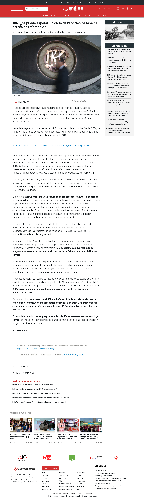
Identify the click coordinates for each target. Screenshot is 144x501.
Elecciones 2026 (100, 471)
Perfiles (55, 2)
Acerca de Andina (69, 494)
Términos (80, 494)
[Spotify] (127, 8)
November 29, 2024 (73, 354)
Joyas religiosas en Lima (103, 476)
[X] (104, 8)
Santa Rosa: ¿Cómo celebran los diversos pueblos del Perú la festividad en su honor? (119, 113)
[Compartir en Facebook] (26, 442)
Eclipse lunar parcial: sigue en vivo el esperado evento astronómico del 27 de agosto (119, 130)
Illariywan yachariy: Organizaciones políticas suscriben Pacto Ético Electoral (67, 438)
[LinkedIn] (109, 8)
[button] (11, 429)
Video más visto (119, 22)
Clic (60, 481)
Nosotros (80, 489)
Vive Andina (99, 2)
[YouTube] (114, 8)
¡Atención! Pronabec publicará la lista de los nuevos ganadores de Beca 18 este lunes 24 (119, 94)
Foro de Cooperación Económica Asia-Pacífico (111, 478)
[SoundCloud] (123, 8)
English (17, 9)
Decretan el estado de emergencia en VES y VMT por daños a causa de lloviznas (119, 122)
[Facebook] (100, 8)
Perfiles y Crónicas (65, 484)
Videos (87, 15)
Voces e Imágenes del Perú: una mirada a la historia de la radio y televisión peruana (44, 438)
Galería (67, 15)
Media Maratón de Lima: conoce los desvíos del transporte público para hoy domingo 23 (119, 77)
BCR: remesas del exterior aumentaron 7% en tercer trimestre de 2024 (36, 393)
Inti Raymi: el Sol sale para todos (106, 488)
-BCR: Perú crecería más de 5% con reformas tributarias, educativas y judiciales (51, 145)
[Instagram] (118, 8)
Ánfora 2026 (63, 475)
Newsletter (106, 15)
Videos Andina (20, 413)
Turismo (89, 2)
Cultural (62, 473)
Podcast (96, 15)
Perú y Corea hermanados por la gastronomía (111, 486)
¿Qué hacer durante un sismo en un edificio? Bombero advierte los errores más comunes (119, 69)
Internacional (46, 489)
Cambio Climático (65, 489)
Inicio (44, 473)
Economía (45, 481)
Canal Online (77, 15)
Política (44, 478)
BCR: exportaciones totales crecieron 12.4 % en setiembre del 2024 (35, 389)
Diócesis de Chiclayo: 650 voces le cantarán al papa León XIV (20, 437)
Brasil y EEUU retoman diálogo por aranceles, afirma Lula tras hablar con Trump (91, 438)
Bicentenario (45, 2)
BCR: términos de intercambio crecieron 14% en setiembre (32, 385)
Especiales (65, 2)
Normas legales (77, 2)
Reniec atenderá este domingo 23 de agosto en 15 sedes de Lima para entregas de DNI (119, 86)
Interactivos (81, 481)
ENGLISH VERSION (50, 468)
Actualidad (56, 15)
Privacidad (88, 494)
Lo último (44, 15)
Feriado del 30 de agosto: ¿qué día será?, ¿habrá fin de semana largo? (119, 51)
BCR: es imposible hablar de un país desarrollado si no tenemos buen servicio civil (40, 398)
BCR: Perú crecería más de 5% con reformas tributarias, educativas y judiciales (39, 402)
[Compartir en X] (29, 442)
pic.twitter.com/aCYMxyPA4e (47, 348)
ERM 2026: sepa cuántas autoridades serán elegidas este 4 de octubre (119, 60)
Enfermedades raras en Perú (105, 473)
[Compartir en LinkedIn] (31, 442)
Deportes (62, 478)
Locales (44, 484)
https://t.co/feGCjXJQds (26, 348)
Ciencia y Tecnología (66, 486)
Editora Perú (57, 494)
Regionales (46, 486)
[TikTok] (132, 8)
